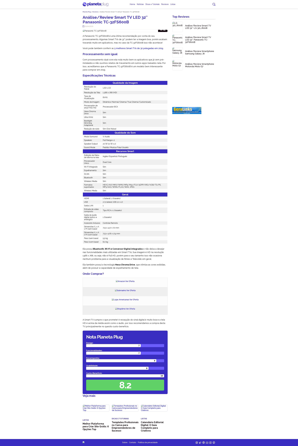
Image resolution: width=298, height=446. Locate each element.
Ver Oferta (129, 281)
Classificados (187, 113)
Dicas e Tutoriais (152, 4)
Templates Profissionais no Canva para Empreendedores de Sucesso (125, 426)
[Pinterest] (204, 443)
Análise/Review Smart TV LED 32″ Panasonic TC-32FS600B (198, 39)
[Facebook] (213, 443)
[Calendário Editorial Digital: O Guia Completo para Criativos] (154, 408)
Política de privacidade (148, 442)
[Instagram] (197, 443)
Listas (172, 4)
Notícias (140, 4)
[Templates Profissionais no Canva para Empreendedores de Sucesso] (125, 408)
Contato (132, 442)
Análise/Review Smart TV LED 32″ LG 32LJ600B (198, 26)
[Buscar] (214, 4)
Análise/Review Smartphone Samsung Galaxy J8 (199, 52)
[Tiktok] (210, 443)
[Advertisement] (193, 89)
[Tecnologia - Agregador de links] (186, 112)
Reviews (165, 4)
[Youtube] (207, 443)
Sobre (124, 442)
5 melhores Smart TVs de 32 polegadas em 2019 (138, 48)
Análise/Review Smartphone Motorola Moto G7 (199, 65)
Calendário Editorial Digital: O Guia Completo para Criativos (152, 426)
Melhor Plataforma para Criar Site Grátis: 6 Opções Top (96, 426)
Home (132, 4)
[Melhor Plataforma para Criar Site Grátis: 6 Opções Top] (96, 408)
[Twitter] (200, 443)
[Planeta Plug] (95, 6)
